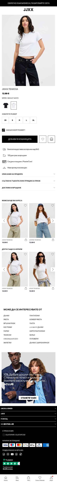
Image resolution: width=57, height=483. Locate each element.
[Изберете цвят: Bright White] (14, 105)
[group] (15, 223)
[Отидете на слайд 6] (34, 82)
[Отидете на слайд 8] (42, 82)
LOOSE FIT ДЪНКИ (36, 327)
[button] (5, 120)
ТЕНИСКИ (7, 335)
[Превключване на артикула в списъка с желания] (42, 139)
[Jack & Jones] (28, 11)
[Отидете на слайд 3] (23, 82)
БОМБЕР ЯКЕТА (36, 319)
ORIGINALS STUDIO (11, 339)
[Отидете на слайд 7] (38, 82)
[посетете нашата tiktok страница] (20, 455)
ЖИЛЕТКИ (7, 343)
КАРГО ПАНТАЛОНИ (37, 331)
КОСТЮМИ (8, 327)
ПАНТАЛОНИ (35, 316)
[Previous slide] (4, 221)
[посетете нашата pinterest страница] (16, 455)
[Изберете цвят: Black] (6, 105)
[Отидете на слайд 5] (30, 82)
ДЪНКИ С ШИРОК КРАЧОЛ (39, 343)
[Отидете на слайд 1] (15, 82)
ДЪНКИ (6, 316)
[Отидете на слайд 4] (26, 82)
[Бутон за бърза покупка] (26, 240)
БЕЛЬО (32, 335)
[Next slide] (53, 221)
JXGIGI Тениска (10, 89)
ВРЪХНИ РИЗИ (9, 323)
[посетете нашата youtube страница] (12, 455)
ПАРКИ (6, 331)
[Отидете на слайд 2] (19, 82)
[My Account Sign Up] (28, 377)
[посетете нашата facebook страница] (3, 455)
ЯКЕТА (6, 319)
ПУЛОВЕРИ (34, 339)
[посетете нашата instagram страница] (8, 455)
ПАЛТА (32, 323)
